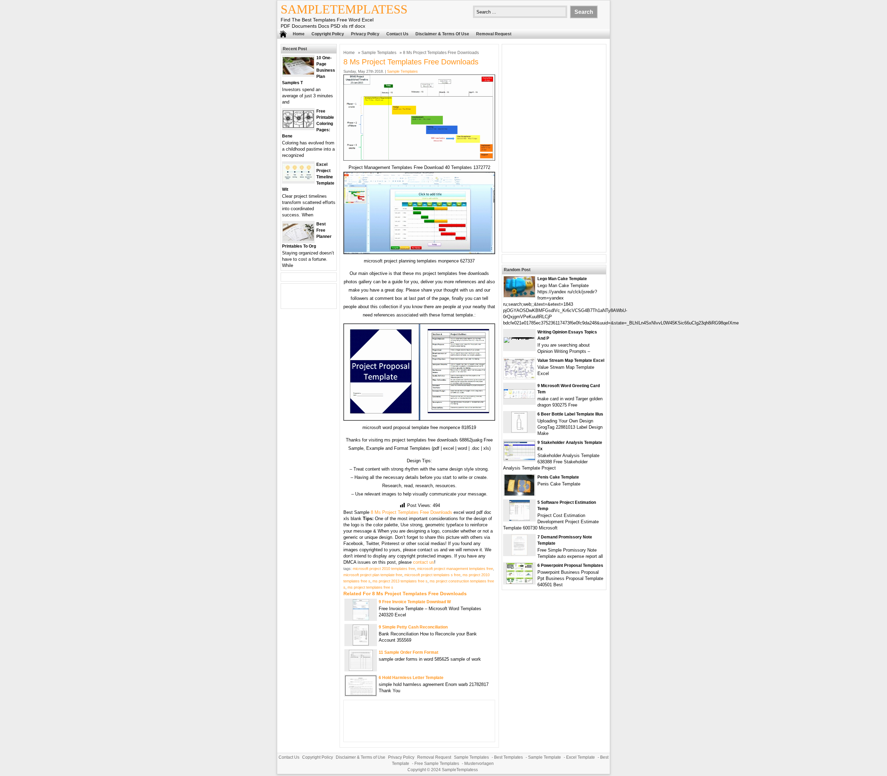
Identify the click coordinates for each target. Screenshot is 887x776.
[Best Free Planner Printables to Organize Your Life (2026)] (298, 239)
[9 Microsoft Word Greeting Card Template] (519, 397)
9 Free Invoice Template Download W (415, 601)
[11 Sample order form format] (361, 669)
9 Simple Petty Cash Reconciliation (413, 627)
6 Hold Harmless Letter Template (411, 677)
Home (299, 34)
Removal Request (493, 34)
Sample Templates (378, 52)
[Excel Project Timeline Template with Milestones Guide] (298, 179)
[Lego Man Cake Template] (519, 295)
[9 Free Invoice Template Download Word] (361, 618)
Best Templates (508, 757)
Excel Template (580, 757)
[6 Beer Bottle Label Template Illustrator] (519, 431)
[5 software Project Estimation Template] (519, 519)
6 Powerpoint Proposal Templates (570, 565)
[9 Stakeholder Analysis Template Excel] (519, 458)
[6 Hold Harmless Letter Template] (360, 694)
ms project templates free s (370, 587)
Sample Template (544, 757)
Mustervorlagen (479, 763)
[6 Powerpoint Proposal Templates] (519, 582)
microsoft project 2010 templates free (384, 569)
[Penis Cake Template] (519, 494)
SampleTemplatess (344, 9)
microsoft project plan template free (372, 575)
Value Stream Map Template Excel (570, 360)
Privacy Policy (365, 34)
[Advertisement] (554, 148)
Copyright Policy (327, 34)
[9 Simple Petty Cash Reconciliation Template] (361, 643)
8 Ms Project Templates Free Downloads (411, 512)
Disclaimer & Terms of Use (442, 34)
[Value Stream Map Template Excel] (519, 377)
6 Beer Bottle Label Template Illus (570, 414)
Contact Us (397, 34)
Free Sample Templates (436, 763)
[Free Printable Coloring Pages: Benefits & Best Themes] (298, 126)
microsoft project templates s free (432, 575)
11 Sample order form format (408, 652)
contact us (423, 562)
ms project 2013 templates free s (400, 581)
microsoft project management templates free (455, 569)
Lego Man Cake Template (562, 278)
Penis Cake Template (558, 477)
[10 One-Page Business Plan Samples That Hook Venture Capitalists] (298, 72)
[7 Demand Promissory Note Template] (519, 553)
